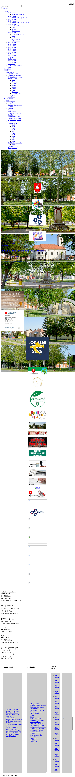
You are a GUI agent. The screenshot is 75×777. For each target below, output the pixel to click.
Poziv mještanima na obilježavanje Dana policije (23, 250)
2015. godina (57, 713)
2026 (56, 770)
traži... (2, 6)
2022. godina (57, 749)
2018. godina (57, 728)
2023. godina (57, 755)
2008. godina (57, 676)
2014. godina (57, 707)
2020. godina (57, 739)
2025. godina (57, 765)
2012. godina (57, 697)
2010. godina (57, 686)
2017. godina (57, 723)
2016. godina (57, 718)
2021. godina (57, 744)
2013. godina (57, 702)
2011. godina (57, 692)
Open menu (4, 8)
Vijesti (13, 243)
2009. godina (57, 681)
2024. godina (57, 760)
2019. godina (4, 245)
